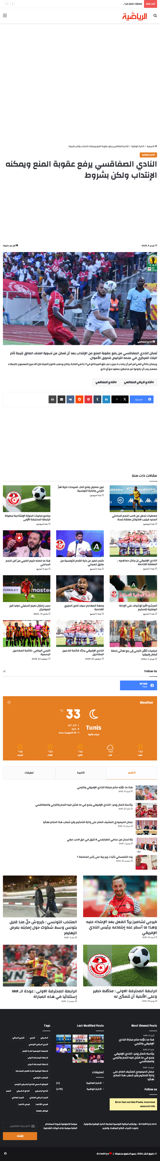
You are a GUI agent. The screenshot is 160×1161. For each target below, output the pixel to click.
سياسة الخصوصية (69, 1124)
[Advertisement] (80, 54)
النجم (8, 1091)
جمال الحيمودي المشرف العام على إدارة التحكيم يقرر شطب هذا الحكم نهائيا (88, 822)
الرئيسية (151, 146)
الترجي (32, 1038)
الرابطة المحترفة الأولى (38, 1058)
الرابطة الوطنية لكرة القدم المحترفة (32, 1071)
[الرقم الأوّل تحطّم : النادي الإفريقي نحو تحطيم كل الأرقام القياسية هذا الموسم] (80, 1039)
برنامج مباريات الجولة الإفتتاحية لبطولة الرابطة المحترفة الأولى (27, 517)
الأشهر (131, 772)
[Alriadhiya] (134, 16)
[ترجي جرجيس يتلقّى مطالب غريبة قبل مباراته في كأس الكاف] (96, 1039)
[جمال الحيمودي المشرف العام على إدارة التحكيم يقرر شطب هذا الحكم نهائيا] (146, 827)
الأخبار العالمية (93, 1083)
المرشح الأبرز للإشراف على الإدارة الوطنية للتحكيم (138, 607)
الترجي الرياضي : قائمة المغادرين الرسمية (31, 652)
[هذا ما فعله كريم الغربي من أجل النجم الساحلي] (26, 543)
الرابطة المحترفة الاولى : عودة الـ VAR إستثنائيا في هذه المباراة (44, 993)
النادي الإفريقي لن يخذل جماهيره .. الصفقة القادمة (137, 562)
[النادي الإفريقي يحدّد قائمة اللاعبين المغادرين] (80, 633)
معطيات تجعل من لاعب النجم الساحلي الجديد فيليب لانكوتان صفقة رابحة (108, 4)
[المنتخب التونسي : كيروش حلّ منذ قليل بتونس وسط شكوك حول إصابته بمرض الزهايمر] (40, 896)
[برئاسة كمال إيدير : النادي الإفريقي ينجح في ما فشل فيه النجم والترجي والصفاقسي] (146, 810)
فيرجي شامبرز (24, 1104)
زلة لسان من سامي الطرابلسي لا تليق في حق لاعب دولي (100, 839)
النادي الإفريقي (41, 1091)
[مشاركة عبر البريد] (61, 399)
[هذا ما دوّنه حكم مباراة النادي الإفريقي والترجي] (146, 792)
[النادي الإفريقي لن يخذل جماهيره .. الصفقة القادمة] (133, 543)
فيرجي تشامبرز (42, 1104)
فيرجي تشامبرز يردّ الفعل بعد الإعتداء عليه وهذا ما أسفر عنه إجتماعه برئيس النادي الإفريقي (121, 927)
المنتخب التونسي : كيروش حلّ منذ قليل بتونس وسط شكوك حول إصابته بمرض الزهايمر (43, 927)
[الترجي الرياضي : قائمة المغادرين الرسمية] (26, 633)
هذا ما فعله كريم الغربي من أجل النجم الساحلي (28, 562)
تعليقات (29, 772)
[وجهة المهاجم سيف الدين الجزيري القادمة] (80, 588)
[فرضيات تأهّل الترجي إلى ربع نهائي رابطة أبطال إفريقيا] (133, 633)
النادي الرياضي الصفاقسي (138, 382)
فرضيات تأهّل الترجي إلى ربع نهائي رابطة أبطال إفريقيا (134, 652)
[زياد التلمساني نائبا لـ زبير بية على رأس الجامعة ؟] (146, 862)
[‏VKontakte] (70, 399)
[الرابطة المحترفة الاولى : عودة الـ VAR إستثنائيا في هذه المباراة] (40, 966)
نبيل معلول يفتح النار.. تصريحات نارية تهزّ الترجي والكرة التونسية (81, 489)
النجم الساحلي (18, 1097)
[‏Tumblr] (97, 399)
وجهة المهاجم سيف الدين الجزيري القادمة (84, 607)
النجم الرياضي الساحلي (38, 1097)
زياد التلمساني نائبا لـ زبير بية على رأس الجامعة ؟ (105, 857)
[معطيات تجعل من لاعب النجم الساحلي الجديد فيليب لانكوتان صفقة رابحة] (133, 498)
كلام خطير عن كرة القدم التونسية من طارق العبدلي (82, 562)
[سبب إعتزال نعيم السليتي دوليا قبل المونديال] (26, 588)
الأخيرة (80, 772)
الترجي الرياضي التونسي (38, 1044)
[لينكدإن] (106, 399)
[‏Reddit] (79, 399)
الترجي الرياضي (18, 1038)
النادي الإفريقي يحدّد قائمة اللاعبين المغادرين (83, 652)
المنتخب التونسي (40, 1077)
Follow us (151, 1089)
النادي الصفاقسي (105, 382)
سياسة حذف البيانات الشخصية (57, 1128)
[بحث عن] (155, 17)
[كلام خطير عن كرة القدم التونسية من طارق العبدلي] (80, 543)
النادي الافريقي (23, 1091)
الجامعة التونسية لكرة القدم (35, 1051)
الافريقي (44, 1038)
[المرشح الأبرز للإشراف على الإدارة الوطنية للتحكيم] (133, 588)
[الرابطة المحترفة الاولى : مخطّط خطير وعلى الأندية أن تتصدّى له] (120, 965)
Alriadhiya (103, 1154)
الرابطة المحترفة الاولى (38, 1064)
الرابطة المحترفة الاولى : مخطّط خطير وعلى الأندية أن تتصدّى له (125, 993)
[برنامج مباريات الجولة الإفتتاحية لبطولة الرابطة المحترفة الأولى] (26, 498)
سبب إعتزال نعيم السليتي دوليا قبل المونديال (29, 607)
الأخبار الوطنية (137, 146)
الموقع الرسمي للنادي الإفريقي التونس (31, 1084)
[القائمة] (5, 17)
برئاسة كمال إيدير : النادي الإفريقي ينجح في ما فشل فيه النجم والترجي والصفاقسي (84, 804)
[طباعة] (52, 399)
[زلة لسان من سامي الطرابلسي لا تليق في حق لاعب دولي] (146, 845)
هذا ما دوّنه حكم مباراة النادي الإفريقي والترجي (105, 787)
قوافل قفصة (42, 1111)
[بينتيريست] (88, 399)
